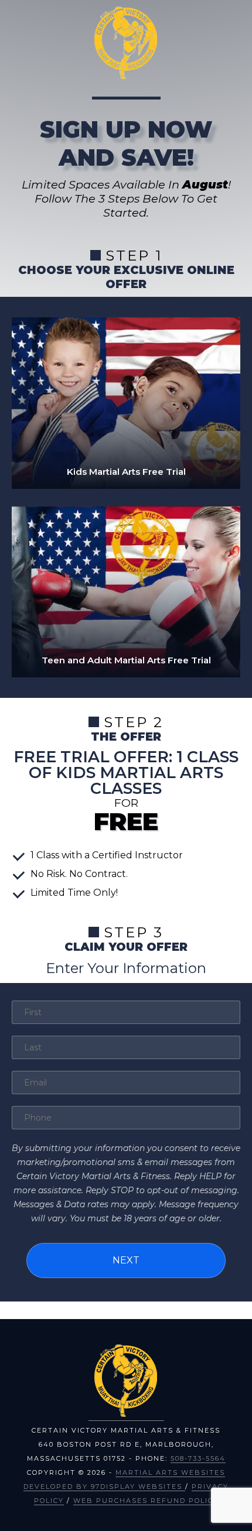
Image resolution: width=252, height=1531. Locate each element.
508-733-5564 (198, 1458)
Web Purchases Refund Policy (146, 1500)
